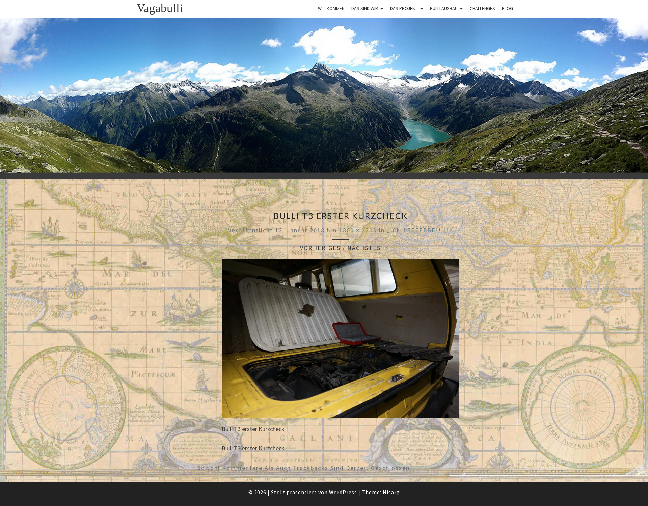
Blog (507, 8)
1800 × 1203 (358, 230)
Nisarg (391, 492)
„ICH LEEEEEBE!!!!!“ (420, 230)
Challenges (482, 8)
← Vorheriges (316, 248)
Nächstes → (368, 248)
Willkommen (331, 8)
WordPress (343, 492)
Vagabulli (160, 8)
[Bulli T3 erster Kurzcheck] (340, 341)
